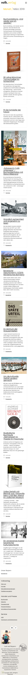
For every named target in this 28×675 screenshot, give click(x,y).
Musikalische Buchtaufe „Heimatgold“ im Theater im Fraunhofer (13, 436)
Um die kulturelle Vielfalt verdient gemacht (11, 378)
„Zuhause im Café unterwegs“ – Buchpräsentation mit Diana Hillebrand (13, 171)
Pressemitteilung (6, 606)
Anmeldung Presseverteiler (8, 609)
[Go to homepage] (8, 2)
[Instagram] (15, 627)
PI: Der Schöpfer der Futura (12, 111)
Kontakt (3, 586)
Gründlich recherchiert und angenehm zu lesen (13, 221)
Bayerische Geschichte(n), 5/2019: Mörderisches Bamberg (13, 273)
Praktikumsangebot (6, 591)
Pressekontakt (5, 604)
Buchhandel (4, 599)
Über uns (3, 584)
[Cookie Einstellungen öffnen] (2, 673)
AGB (2, 617)
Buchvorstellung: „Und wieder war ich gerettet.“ (13, 21)
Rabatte (3, 602)
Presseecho (9, 245)
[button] (26, 3)
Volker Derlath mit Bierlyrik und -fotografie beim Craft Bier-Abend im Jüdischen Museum (13, 495)
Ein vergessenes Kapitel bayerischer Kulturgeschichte (13, 543)
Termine (8, 43)
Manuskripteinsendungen (8, 589)
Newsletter (8, 295)
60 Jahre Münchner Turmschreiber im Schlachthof (12, 79)
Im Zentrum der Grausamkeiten (10, 330)
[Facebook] (11, 627)
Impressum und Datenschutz (9, 620)
